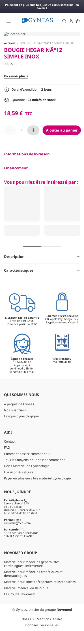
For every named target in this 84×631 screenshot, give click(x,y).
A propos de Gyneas (19, 404)
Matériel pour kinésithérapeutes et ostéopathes (40, 582)
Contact (9, 441)
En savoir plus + (16, 76)
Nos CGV (28, 619)
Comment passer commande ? (27, 454)
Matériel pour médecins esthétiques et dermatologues (33, 574)
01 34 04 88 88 (13, 507)
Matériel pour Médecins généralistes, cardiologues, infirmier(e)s (32, 564)
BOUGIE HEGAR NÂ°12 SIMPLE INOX (47, 43)
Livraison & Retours (18, 472)
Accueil (9, 43)
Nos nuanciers (15, 410)
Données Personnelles (42, 625)
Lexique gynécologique (21, 416)
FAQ (7, 447)
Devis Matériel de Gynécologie (27, 466)
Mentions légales (49, 619)
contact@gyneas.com (17, 523)
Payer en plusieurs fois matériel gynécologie (37, 478)
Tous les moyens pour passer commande (34, 460)
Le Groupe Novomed (19, 594)
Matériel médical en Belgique (26, 588)
